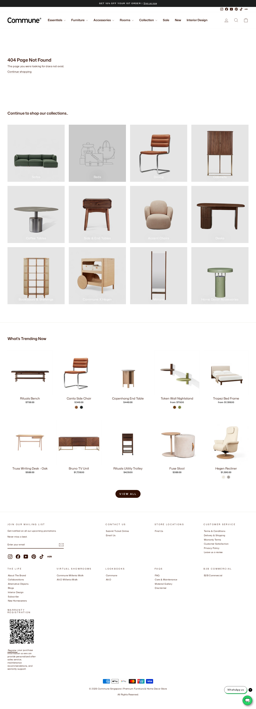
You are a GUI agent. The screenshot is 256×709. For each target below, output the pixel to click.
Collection (146, 20)
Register (12, 650)
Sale (166, 20)
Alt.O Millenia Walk (67, 579)
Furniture (78, 20)
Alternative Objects (18, 583)
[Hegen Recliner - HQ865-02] (223, 477)
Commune (111, 575)
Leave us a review (213, 552)
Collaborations (16, 579)
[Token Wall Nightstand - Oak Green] (179, 407)
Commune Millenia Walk (70, 575)
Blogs (11, 588)
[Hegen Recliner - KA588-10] (228, 477)
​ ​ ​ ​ (156, 592)
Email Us (111, 535)
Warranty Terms (212, 539)
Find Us (159, 531)
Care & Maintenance (166, 579)
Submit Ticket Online (117, 531)
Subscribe (13, 596)
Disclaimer (161, 588)
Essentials (55, 20)
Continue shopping (19, 71)
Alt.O (108, 579)
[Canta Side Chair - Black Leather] (81, 407)
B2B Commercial (213, 575)
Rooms (125, 20)
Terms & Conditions (214, 531)
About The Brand (17, 575)
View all (128, 494)
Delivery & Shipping (214, 535)
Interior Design (197, 20)
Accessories (102, 20)
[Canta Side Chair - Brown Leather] (76, 407)
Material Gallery (163, 583)
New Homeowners (17, 600)
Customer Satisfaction (216, 543)
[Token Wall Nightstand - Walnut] (174, 407)
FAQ (157, 575)
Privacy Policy (211, 548)
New (178, 20)
